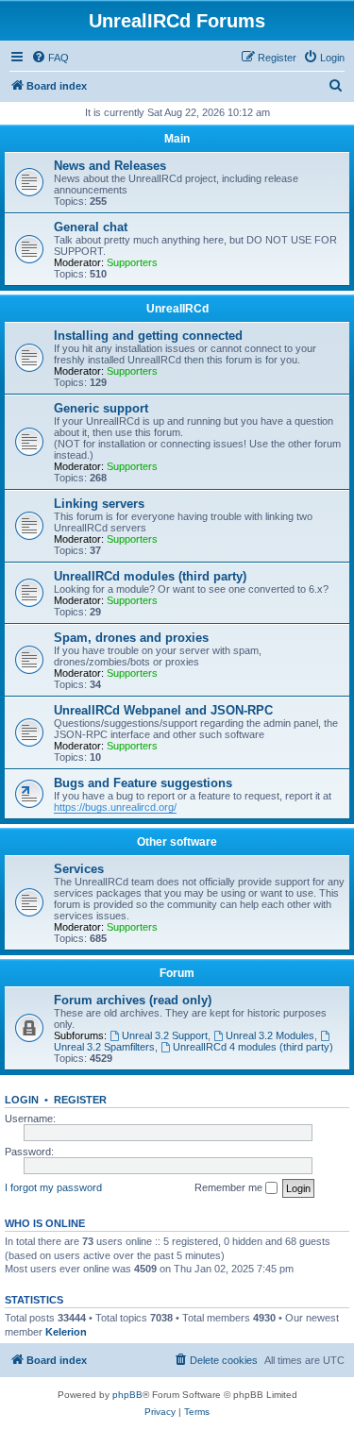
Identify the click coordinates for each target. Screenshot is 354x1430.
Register (80, 1099)
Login (22, 1099)
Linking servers (99, 503)
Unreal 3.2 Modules (270, 1035)
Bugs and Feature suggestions (143, 783)
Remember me (229, 1187)
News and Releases (110, 166)
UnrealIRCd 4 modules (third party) (253, 1046)
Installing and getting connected (148, 335)
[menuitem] (50, 57)
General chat (90, 227)
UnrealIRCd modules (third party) (150, 576)
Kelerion (66, 1331)
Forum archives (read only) (132, 1000)
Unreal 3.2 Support (165, 1035)
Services (79, 869)
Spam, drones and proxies (131, 638)
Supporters (132, 262)
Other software (177, 842)
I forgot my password (53, 1187)
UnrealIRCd (177, 308)
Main (177, 138)
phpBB (127, 1394)
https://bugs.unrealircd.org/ (115, 807)
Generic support (101, 408)
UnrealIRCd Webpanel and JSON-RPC (163, 710)
